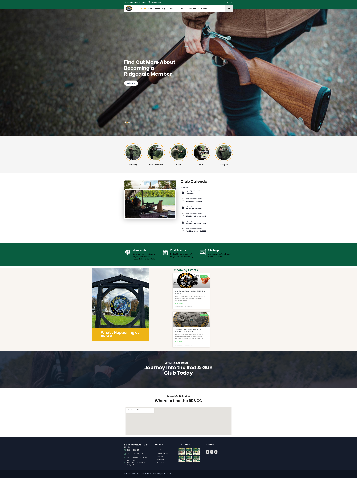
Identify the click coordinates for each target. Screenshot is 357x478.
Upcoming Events (134, 83)
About (150, 8)
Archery (133, 164)
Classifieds (160, 463)
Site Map (213, 250)
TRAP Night (190, 193)
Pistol (178, 164)
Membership (160, 8)
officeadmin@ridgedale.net (136, 2)
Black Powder (156, 164)
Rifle (201, 164)
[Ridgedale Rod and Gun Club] (129, 8)
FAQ (171, 8)
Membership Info (162, 453)
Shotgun (223, 164)
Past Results (178, 250)
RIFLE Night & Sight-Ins (194, 208)
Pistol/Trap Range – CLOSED (196, 231)
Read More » (179, 303)
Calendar (179, 8)
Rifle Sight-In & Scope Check (196, 216)
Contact (204, 8)
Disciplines (192, 8)
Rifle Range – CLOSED (194, 201)
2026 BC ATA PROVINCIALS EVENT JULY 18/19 (188, 330)
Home (143, 8)
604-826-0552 (156, 2)
